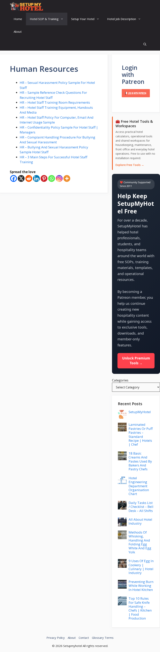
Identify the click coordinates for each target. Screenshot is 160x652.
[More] (66, 178)
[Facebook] (13, 178)
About (18, 31)
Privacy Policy (55, 638)
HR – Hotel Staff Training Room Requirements (55, 102)
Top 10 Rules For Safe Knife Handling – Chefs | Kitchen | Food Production (140, 608)
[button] (145, 44)
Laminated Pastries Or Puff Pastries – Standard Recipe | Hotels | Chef (141, 434)
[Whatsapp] (51, 178)
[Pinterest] (44, 178)
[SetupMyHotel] (26, 6)
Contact (84, 638)
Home (18, 19)
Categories (120, 380)
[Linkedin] (36, 178)
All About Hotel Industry (140, 521)
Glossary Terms (103, 638)
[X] (21, 178)
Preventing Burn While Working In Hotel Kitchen (141, 585)
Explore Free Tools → (130, 165)
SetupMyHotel (140, 412)
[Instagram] (59, 178)
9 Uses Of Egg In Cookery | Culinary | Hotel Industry (141, 567)
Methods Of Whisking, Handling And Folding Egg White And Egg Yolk (140, 542)
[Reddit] (28, 178)
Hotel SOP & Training (44, 19)
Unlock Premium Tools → (136, 360)
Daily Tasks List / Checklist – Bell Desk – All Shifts (141, 506)
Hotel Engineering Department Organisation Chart (139, 486)
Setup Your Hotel (82, 19)
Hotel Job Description (121, 19)
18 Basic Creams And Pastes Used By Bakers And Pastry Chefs (140, 461)
